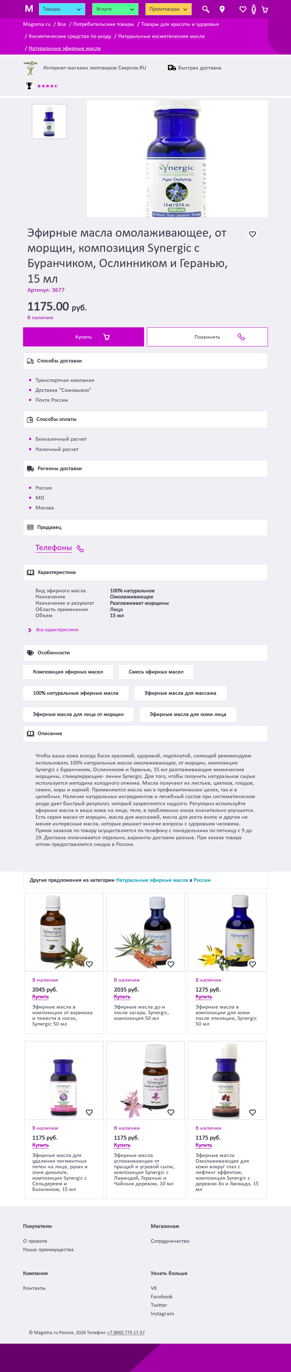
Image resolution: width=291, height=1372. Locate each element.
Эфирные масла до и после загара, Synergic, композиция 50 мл (141, 1012)
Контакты (34, 1288)
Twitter (159, 1305)
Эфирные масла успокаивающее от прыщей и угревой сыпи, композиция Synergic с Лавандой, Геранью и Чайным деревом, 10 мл (144, 1170)
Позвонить (207, 337)
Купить (83, 337)
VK (154, 1288)
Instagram (162, 1314)
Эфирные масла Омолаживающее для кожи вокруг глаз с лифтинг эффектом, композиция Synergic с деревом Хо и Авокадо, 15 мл (227, 1172)
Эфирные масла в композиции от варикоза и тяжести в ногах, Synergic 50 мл (62, 1015)
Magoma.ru (36, 24)
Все (61, 24)
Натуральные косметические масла (161, 36)
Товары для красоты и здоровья (180, 24)
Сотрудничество (170, 1241)
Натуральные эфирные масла (65, 48)
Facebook (161, 1297)
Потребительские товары (103, 24)
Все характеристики (57, 630)
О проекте (35, 1241)
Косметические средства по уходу (70, 36)
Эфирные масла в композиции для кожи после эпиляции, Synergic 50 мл (226, 1015)
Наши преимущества (48, 1250)
